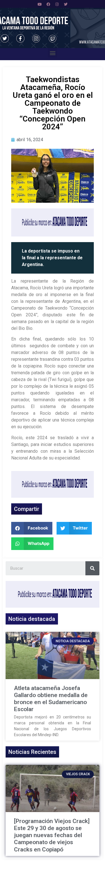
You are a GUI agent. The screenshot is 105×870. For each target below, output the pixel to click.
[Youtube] (39, 4)
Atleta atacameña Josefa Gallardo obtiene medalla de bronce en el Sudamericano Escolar (51, 699)
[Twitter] (65, 4)
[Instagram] (56, 4)
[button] (52, 52)
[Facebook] (48, 4)
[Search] (92, 568)
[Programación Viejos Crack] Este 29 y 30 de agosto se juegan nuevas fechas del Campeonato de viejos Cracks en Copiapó (52, 835)
